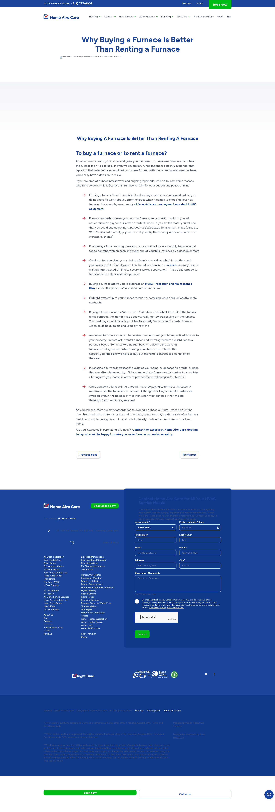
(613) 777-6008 (82, 3)
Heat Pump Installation (55, 572)
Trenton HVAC (51, 582)
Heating (93, 16)
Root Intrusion (88, 633)
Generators (87, 569)
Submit (142, 634)
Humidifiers (49, 578)
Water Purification (90, 628)
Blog (229, 16)
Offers (47, 630)
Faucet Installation (90, 581)
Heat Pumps (125, 16)
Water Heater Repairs (92, 622)
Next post (189, 454)
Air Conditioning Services (56, 596)
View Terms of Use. (175, 607)
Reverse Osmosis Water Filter (96, 603)
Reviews (48, 633)
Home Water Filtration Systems (97, 587)
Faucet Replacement (92, 584)
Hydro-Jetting (88, 590)
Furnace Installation (54, 566)
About (220, 16)
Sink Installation (89, 606)
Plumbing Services (90, 600)
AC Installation (51, 590)
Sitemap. (139, 710)
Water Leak (87, 625)
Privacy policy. (154, 710)
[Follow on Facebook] (214, 674)
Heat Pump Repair (53, 575)
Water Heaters (147, 16)
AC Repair (49, 593)
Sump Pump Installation (93, 612)
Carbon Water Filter (91, 574)
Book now (90, 792)
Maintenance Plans (204, 16)
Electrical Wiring (89, 563)
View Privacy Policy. (157, 607)
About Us (48, 615)
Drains (84, 637)
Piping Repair (87, 596)
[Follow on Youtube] (206, 674)
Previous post (88, 454)
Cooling (108, 16)
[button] (174, 674)
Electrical (182, 16)
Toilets (84, 615)
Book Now (220, 4)
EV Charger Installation (93, 566)
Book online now (105, 506)
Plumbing (166, 16)
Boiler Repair (50, 563)
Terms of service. (172, 710)
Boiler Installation (52, 560)
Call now (185, 794)
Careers (48, 621)
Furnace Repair (51, 569)
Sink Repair (86, 609)
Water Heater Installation (94, 619)
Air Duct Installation (54, 556)
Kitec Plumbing (88, 593)
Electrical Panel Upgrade (93, 560)
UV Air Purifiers (51, 585)
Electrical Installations (92, 556)
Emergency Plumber (91, 578)
